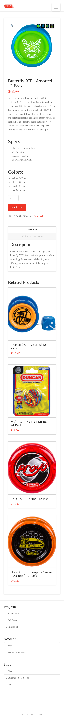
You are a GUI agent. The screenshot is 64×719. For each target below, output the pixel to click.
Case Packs (39, 216)
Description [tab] (32, 229)
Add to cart (17, 207)
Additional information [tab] (32, 236)
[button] (56, 7)
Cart (10, 684)
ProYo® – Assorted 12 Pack (30, 498)
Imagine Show (14, 627)
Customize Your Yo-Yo (18, 678)
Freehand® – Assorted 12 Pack (28, 346)
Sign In (11, 645)
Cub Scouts (13, 620)
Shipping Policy (17, 704)
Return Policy (36, 704)
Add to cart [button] (33, 335)
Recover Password (16, 652)
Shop (10, 671)
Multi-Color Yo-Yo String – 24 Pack (30, 423)
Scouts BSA (13, 613)
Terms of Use (30, 706)
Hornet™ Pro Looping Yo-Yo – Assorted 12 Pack (31, 574)
